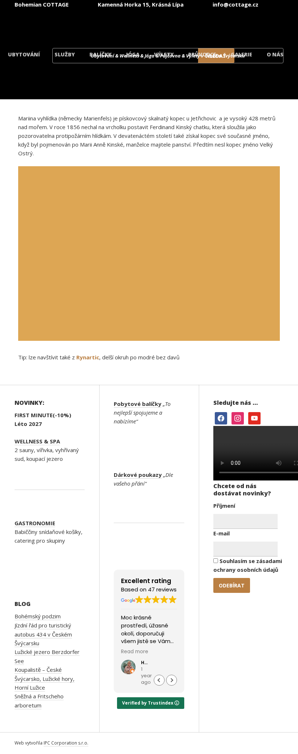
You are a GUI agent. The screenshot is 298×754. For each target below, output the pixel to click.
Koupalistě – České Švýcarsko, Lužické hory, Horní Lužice (44, 678)
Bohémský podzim (38, 616)
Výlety (164, 54)
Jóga (133, 54)
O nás (275, 54)
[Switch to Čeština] (84, 25)
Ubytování (24, 54)
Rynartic (87, 357)
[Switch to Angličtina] (128, 25)
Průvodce (202, 54)
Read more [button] (134, 652)
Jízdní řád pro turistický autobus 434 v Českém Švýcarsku (43, 634)
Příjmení (224, 505)
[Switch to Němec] (171, 25)
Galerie (241, 54)
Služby (65, 54)
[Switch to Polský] (215, 25)
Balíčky (100, 54)
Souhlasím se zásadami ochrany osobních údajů (247, 565)
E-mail (221, 533)
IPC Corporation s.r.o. (66, 743)
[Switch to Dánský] (259, 25)
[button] (171, 680)
